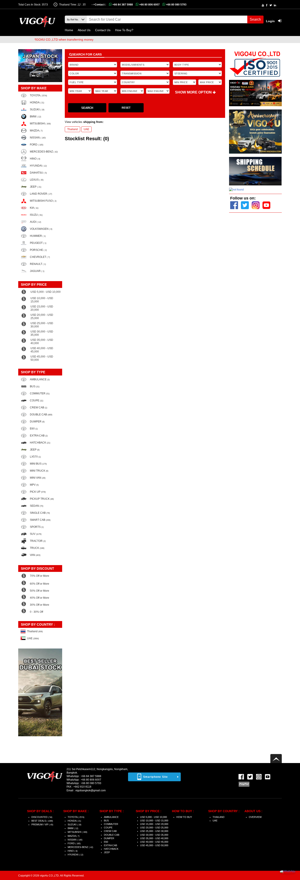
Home (69, 30)
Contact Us (102, 30)
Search (255, 19)
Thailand (72, 129)
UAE (86, 129)
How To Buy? (124, 30)
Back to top (276, 758)
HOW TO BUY (184, 817)
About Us (84, 30)
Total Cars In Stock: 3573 (33, 4)
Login (271, 21)
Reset (126, 107)
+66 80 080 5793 (175, 4)
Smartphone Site (155, 776)
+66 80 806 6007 (149, 4)
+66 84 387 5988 (122, 4)
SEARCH (87, 108)
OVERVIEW (255, 817)
